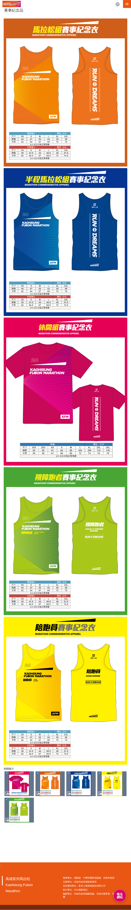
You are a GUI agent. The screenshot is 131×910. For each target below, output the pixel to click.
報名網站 (120, 895)
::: (2, 24)
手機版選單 (127, 4)
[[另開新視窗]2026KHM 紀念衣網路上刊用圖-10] (112, 783)
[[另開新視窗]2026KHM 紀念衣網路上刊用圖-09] (19, 810)
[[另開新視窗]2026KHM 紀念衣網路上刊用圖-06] (50, 783)
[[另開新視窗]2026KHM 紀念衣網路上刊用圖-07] (81, 783)
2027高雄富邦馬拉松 (57, 4)
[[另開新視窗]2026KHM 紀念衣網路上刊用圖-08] (19, 783)
